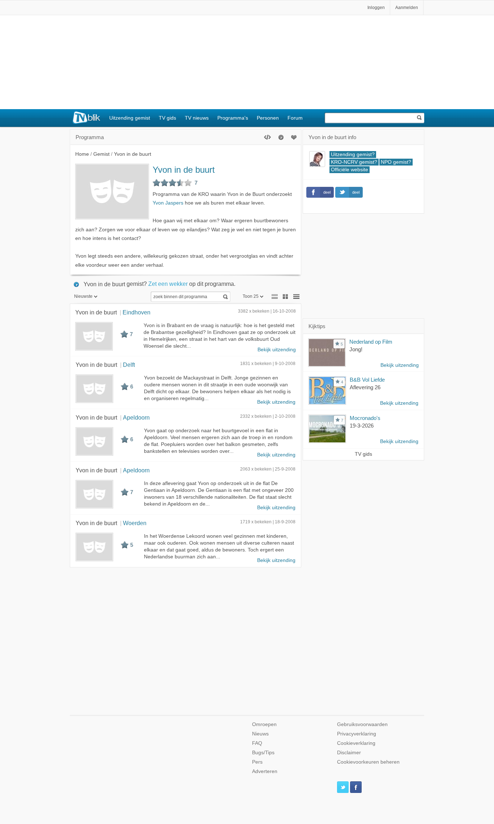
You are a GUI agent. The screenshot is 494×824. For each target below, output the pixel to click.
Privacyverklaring (356, 734)
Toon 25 (251, 296)
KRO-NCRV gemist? (354, 162)
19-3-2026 (362, 425)
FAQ (257, 743)
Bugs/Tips (263, 752)
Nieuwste (83, 296)
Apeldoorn (136, 417)
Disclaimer (349, 752)
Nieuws (260, 734)
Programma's (232, 118)
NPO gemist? (396, 162)
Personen (268, 118)
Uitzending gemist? (353, 154)
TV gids (167, 118)
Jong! (355, 349)
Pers (257, 762)
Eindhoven (136, 312)
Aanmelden (406, 7)
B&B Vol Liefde (367, 380)
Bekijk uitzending (276, 349)
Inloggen (376, 7)
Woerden (134, 523)
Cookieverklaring (356, 743)
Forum (295, 118)
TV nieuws (197, 118)
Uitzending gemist (129, 118)
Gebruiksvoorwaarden (362, 724)
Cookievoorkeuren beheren (368, 762)
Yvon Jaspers (168, 203)
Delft (129, 364)
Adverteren (264, 771)
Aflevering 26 (365, 387)
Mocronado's (365, 418)
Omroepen (264, 724)
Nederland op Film (370, 342)
